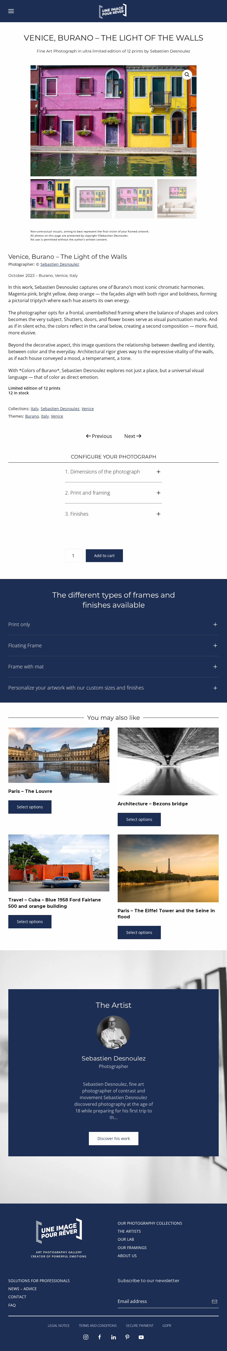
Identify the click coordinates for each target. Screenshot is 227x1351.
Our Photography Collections (150, 1223)
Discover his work (113, 1138)
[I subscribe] (214, 1301)
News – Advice (22, 1288)
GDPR (166, 1325)
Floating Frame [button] (25, 645)
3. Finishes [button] (76, 513)
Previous (102, 436)
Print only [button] (19, 624)
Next (129, 436)
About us (127, 1255)
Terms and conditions (98, 1325)
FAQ (12, 1305)
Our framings (132, 1247)
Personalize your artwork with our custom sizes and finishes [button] (76, 687)
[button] (11, 11)
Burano (32, 416)
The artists (129, 1231)
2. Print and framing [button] (87, 492)
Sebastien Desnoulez (59, 264)
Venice (88, 408)
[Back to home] (113, 11)
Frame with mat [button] (26, 666)
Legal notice (59, 1325)
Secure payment (139, 1325)
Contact (17, 1296)
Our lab (126, 1239)
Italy (34, 408)
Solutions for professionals (39, 1280)
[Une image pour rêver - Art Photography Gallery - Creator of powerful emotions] (59, 1230)
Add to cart (104, 555)
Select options (30, 806)
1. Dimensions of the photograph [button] (102, 471)
